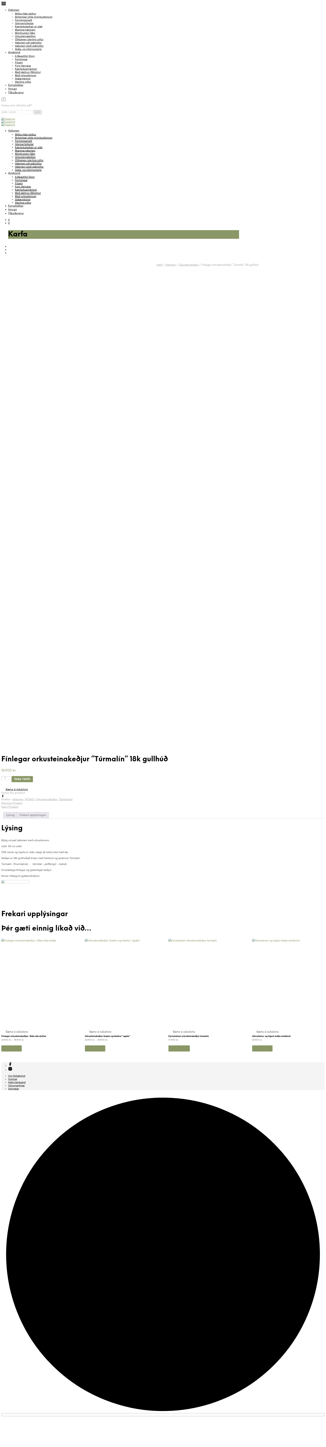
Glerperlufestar (24, 23)
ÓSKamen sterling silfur (29, 39)
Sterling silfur (23, 81)
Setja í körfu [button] (179, 1048)
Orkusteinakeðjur (25, 36)
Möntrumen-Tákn (25, 32)
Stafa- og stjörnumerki (28, 49)
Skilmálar (13, 1088)
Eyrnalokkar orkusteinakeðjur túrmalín (188, 1036)
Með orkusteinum (25, 75)
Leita (37, 112)
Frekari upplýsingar (33, 815)
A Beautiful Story (25, 55)
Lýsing (10, 815)
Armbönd (14, 52)
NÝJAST (29, 799)
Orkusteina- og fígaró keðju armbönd (271, 1036)
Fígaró (19, 62)
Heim (160, 265)
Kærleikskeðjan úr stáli (28, 26)
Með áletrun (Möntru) (28, 72)
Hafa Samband (17, 1082)
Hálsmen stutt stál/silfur (29, 45)
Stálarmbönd (22, 78)
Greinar (12, 1079)
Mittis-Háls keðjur (25, 13)
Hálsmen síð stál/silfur (28, 42)
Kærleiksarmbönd (26, 68)
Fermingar (21, 59)
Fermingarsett (23, 20)
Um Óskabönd (16, 1075)
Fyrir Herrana (23, 65)
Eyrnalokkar (15, 85)
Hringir (12, 89)
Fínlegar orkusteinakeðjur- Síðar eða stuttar (23, 1036)
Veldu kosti (11, 1048)
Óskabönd (66, 799)
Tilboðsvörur (16, 92)
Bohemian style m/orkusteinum (33, 16)
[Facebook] (2, 796)
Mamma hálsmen (25, 29)
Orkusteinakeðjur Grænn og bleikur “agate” (107, 1036)
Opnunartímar (16, 1085)
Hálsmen (13, 10)
